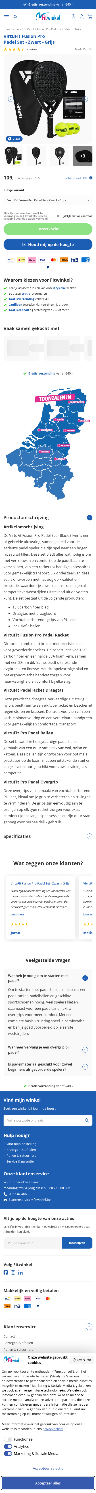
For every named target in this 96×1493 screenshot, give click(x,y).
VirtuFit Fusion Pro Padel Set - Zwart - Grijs (40, 883)
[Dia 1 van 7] (13, 156)
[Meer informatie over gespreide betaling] (90, 177)
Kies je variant (14, 190)
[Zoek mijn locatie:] (66, 17)
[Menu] (6, 17)
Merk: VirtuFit (83, 49)
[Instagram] (13, 1272)
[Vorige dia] (11, 99)
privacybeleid (53, 1429)
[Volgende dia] (85, 99)
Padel (19, 29)
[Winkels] (73, 16)
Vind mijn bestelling (21, 1144)
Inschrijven (77, 1243)
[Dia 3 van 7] (59, 156)
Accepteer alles (48, 1483)
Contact (9, 1336)
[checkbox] (17, 1439)
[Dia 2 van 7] (36, 156)
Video (16, 139)
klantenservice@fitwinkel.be (30, 1199)
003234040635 (19, 1194)
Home (7, 29)
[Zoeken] (15, 16)
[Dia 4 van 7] (82, 156)
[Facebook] (6, 1272)
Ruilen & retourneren (22, 1155)
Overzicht (84, 1360)
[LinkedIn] (20, 1272)
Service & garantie (20, 1161)
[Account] (81, 16)
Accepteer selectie (48, 1468)
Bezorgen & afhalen (21, 1150)
